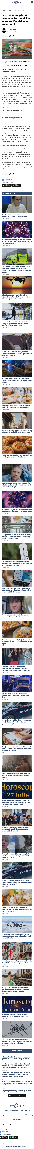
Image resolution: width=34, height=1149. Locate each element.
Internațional (14, 1110)
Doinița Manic (12, 29)
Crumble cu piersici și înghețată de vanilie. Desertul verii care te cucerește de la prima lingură (17, 642)
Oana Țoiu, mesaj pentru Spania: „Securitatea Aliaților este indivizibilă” (15, 216)
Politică (6, 1110)
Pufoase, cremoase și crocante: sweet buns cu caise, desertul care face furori (17, 456)
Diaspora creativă (6, 1115)
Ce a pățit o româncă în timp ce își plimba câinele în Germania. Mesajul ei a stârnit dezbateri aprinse (16, 856)
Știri (22, 1110)
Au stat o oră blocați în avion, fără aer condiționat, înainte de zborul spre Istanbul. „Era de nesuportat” (17, 353)
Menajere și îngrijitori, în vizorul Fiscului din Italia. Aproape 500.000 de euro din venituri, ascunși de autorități (17, 749)
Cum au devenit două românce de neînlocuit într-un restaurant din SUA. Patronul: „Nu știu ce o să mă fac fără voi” (16, 668)
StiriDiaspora (5, 10)
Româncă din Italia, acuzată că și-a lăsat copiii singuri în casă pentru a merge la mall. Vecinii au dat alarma (17, 882)
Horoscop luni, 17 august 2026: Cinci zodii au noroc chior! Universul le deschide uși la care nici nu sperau (17, 241)
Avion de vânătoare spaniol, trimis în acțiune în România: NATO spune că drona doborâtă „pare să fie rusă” (16, 297)
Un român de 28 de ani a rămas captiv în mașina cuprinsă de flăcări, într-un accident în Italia (17, 380)
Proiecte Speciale (17, 1119)
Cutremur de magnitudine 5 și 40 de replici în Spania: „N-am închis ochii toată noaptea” (17, 431)
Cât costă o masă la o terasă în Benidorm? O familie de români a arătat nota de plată (17, 406)
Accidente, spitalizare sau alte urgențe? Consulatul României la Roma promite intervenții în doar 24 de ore (15, 829)
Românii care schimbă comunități (23, 1115)
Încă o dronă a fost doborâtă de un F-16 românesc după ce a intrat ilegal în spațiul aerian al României (16, 936)
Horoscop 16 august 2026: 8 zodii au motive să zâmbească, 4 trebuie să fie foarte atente (17, 511)
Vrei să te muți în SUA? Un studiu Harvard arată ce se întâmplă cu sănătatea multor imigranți (16, 775)
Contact (25, 1141)
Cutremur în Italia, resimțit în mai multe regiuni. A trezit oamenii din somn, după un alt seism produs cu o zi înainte (17, 1041)
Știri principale (12, 10)
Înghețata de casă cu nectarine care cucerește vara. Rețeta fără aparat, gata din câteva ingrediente (17, 909)
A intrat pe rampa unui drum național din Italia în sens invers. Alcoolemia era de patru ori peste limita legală (17, 485)
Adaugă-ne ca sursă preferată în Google (18, 61)
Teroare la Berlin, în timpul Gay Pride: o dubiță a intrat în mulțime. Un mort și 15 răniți (15, 695)
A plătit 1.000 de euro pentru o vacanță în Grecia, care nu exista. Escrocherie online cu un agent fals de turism (16, 590)
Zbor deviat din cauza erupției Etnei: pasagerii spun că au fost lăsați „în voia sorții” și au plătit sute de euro (15, 324)
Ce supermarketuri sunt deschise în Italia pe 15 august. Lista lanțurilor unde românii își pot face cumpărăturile (17, 536)
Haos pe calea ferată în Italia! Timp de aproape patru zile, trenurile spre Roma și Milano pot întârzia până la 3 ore (16, 989)
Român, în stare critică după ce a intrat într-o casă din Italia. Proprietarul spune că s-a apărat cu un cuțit (17, 722)
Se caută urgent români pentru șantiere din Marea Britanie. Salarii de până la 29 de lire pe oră (17, 963)
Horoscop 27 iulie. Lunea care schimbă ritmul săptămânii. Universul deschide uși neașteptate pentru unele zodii (16, 802)
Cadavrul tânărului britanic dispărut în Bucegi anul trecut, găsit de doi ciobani (15, 616)
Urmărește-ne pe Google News (18, 65)
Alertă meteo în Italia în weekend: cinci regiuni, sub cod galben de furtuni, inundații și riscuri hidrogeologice (17, 563)
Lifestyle (27, 1110)
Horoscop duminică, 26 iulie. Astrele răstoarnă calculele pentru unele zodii (15, 1015)
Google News (8, 179)
